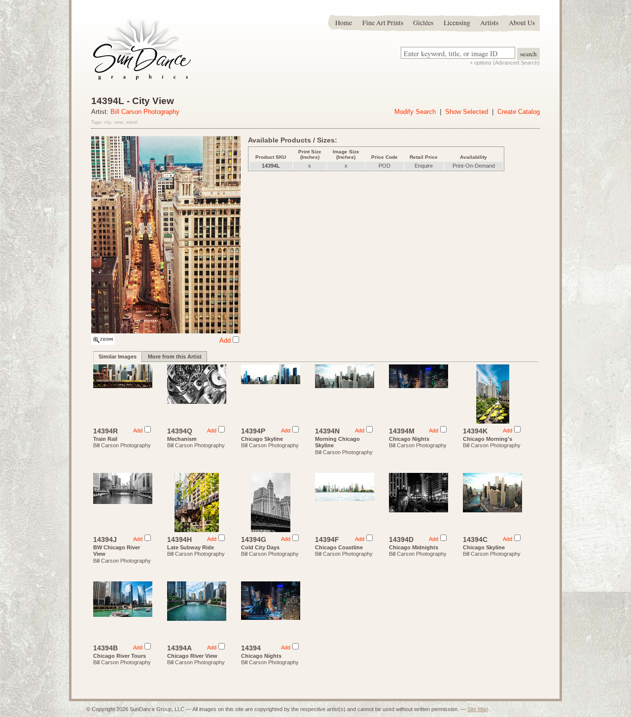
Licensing (457, 22)
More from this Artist (175, 356)
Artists (489, 22)
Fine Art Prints (382, 22)
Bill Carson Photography (144, 111)
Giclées (423, 22)
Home (343, 22)
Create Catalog (518, 111)
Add (225, 340)
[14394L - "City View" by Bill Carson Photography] (102, 342)
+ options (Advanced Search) (505, 63)
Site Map (477, 709)
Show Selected (466, 111)
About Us (522, 22)
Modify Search (415, 111)
